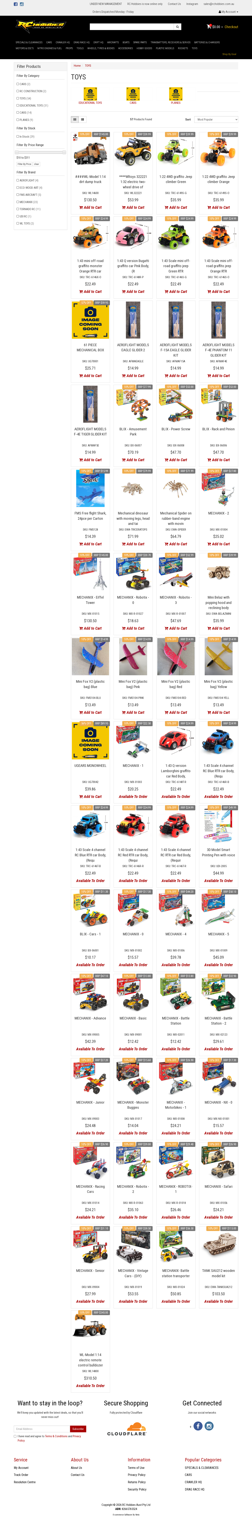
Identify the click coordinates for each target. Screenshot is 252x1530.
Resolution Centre (25, 1482)
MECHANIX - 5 (218, 934)
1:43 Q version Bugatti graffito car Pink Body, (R (133, 266)
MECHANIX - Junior (90, 1102)
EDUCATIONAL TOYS (34, 105)
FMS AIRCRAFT (30, 195)
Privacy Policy (136, 1475)
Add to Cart (92, 207)
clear (36, 164)
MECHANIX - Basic (133, 1018)
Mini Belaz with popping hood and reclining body (219, 602)
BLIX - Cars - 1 (90, 934)
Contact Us (174, 4)
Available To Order (133, 796)
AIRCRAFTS (113, 42)
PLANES (26, 120)
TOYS (194, 48)
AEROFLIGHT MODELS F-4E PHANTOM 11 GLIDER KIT (218, 350)
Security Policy (137, 1489)
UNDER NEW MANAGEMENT (106, 4)
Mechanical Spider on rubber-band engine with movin (176, 518)
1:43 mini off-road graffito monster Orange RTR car (90, 266)
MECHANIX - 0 (133, 934)
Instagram (192, 4)
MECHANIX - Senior (90, 1270)
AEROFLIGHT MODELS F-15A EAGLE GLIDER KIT (176, 350)
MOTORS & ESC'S (24, 48)
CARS (49, 42)
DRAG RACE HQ (82, 42)
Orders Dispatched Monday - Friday (113, 12)
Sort (188, 119)
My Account (21, 1468)
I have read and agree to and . (49, 1438)
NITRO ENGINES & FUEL (49, 48)
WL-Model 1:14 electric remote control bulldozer (90, 1359)
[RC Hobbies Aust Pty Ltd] (41, 26)
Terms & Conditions (56, 1436)
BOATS (126, 42)
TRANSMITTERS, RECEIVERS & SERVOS (170, 42)
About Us (76, 1468)
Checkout (231, 27)
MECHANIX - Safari (219, 1186)
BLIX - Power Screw (176, 429)
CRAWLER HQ (63, 42)
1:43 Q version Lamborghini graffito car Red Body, (176, 770)
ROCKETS (183, 48)
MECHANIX (29, 202)
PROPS (69, 48)
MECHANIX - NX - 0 (218, 1102)
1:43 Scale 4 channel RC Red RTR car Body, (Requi (133, 854)
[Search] (177, 26)
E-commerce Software (122, 1514)
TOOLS (80, 48)
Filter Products (29, 66)
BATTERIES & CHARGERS (207, 42)
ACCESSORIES (125, 48)
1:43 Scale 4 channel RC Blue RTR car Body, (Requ (218, 770)
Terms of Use (136, 1468)
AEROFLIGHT (29, 180)
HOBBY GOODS (144, 48)
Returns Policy (137, 1482)
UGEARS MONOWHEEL (90, 765)
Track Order (21, 1475)
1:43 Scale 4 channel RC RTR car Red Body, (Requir (176, 854)
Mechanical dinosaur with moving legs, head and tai (133, 518)
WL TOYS (27, 223)
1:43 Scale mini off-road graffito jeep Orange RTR (218, 266)
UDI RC (25, 216)
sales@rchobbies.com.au (219, 4)
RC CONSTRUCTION (33, 91)
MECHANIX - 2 (218, 513)
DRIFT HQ (98, 42)
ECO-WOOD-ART (31, 188)
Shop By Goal (229, 54)
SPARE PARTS (140, 42)
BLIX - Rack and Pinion (218, 429)
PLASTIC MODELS (165, 48)
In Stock (27, 136)
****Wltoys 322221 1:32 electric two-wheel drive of (133, 181)
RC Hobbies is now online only (144, 4)
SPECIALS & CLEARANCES (29, 42)
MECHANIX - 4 (176, 934)
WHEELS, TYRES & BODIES (100, 48)
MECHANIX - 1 (133, 765)
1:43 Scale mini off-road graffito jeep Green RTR (176, 266)
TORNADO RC (30, 209)
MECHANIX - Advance (90, 1018)
